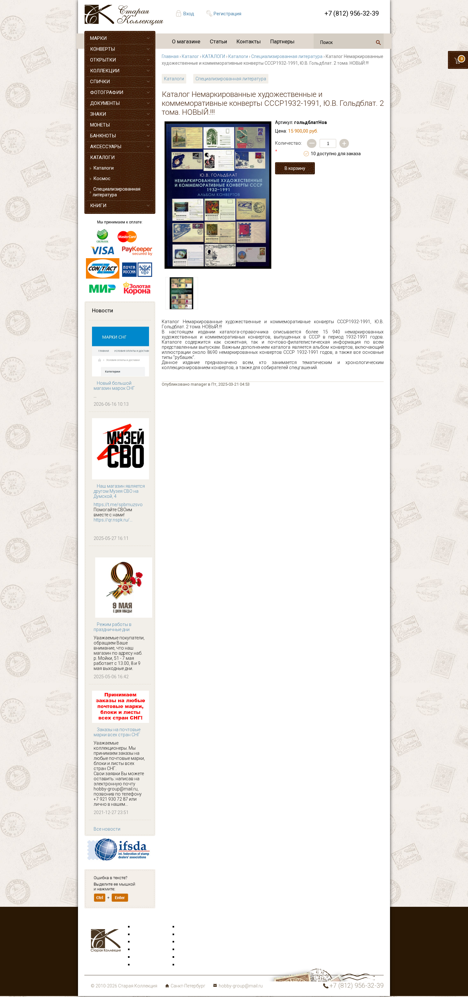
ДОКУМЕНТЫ (105, 103)
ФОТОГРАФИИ (106, 92)
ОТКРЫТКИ (103, 60)
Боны (139, 957)
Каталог (190, 56)
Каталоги (103, 168)
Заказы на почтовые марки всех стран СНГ (117, 732)
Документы (190, 941)
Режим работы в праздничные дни (112, 627)
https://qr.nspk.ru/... (113, 519)
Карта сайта (191, 964)
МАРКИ (98, 38)
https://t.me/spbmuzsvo (118, 504)
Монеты (186, 949)
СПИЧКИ (100, 81)
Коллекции (189, 957)
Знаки (139, 949)
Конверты (188, 926)
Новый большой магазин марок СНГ (114, 386)
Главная (170, 56)
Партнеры (282, 41)
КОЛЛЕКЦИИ (104, 71)
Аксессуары (146, 941)
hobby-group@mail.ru (241, 985)
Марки (140, 926)
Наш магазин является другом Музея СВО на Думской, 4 (119, 491)
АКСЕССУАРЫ (105, 146)
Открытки (143, 934)
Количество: (288, 147)
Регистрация (227, 14)
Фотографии (191, 934)
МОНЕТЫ (100, 125)
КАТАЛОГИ (102, 157)
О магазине (186, 41)
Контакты (249, 41)
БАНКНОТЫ (103, 136)
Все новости (107, 829)
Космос (101, 178)
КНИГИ (98, 205)
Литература (145, 964)
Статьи (218, 41)
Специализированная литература (116, 192)
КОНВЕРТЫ (102, 49)
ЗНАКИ (98, 114)
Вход (188, 14)
